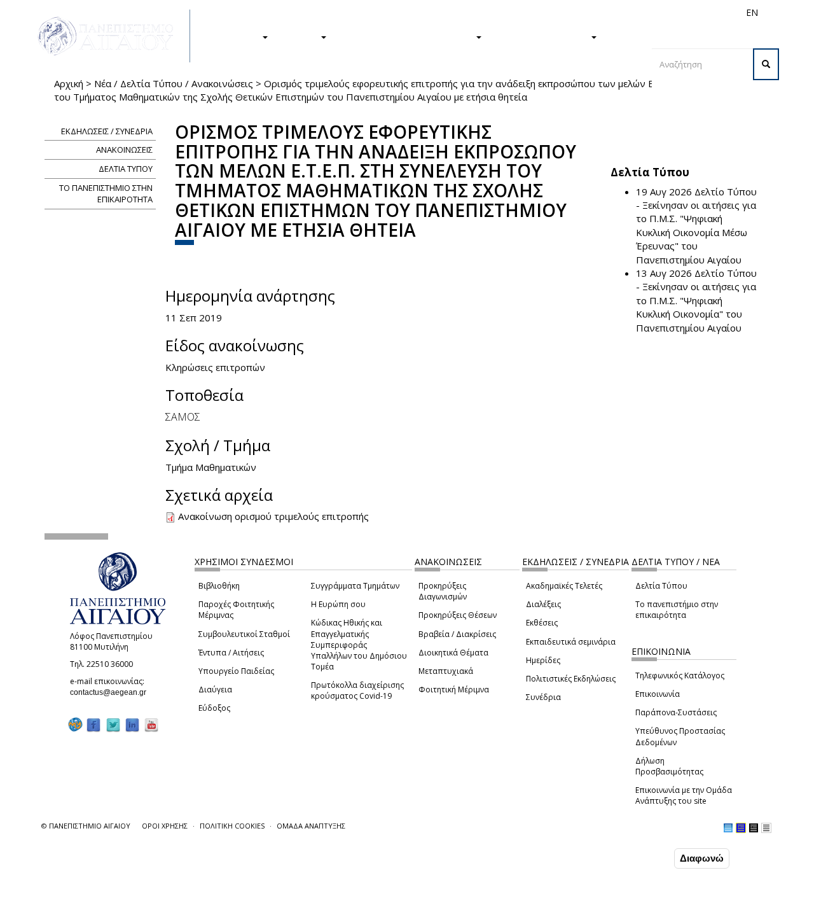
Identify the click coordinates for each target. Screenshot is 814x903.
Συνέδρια (543, 697)
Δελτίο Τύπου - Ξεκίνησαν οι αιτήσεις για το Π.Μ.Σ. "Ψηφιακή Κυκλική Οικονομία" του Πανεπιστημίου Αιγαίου (696, 300)
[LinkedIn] (132, 724)
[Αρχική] (112, 36)
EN (752, 12)
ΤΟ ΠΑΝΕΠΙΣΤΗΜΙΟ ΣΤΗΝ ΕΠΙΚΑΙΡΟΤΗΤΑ (106, 194)
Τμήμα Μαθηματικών (210, 467)
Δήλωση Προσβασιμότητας (669, 766)
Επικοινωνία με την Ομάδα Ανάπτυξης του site (683, 795)
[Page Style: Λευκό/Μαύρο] (753, 828)
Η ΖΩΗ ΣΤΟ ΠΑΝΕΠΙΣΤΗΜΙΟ (407, 36)
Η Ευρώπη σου (338, 604)
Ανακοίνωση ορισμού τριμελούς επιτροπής (273, 516)
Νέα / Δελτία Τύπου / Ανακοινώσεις (173, 83)
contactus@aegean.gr (112, 692)
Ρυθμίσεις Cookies (126, 892)
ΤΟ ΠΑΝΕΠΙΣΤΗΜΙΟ (542, 36)
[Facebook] (93, 724)
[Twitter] (113, 724)
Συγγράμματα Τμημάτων (355, 585)
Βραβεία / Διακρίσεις (457, 634)
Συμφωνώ (644, 857)
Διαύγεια (215, 689)
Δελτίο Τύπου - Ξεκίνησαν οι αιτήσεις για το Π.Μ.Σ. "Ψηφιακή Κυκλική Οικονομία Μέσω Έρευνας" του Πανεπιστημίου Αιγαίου (696, 225)
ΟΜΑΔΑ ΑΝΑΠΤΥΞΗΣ (311, 825)
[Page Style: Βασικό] (728, 828)
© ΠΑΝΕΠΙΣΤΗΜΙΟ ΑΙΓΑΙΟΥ (85, 825)
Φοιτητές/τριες (464, 12)
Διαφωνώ (702, 858)
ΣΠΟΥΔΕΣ (237, 36)
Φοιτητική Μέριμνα (453, 689)
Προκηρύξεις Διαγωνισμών (442, 591)
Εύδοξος (214, 708)
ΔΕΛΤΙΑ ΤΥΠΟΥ (126, 168)
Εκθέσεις (542, 622)
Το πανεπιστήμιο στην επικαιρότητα (676, 609)
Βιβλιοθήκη (219, 585)
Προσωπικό (616, 12)
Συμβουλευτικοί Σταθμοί (244, 634)
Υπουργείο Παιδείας (236, 671)
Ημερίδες (543, 660)
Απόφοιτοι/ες (525, 12)
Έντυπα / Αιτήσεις (231, 652)
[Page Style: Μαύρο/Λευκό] (766, 828)
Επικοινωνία (657, 694)
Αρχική (68, 83)
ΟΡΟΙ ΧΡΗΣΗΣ (165, 825)
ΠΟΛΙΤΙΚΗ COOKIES (232, 825)
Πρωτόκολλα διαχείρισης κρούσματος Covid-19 (357, 690)
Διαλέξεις (543, 604)
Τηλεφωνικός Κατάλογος (679, 675)
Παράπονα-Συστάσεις (676, 712)
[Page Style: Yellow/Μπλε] (741, 828)
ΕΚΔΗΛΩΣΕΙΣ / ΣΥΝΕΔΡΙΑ (107, 131)
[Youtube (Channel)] (151, 724)
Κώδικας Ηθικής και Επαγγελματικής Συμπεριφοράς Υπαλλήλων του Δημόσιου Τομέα (359, 644)
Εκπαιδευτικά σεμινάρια (571, 641)
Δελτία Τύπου (661, 585)
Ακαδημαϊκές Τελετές (564, 585)
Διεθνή (573, 12)
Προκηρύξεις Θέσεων (457, 615)
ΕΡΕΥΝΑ (300, 36)
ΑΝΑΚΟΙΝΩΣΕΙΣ (124, 149)
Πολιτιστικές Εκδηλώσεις (571, 678)
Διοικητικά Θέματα (453, 652)
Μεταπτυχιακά (445, 671)
